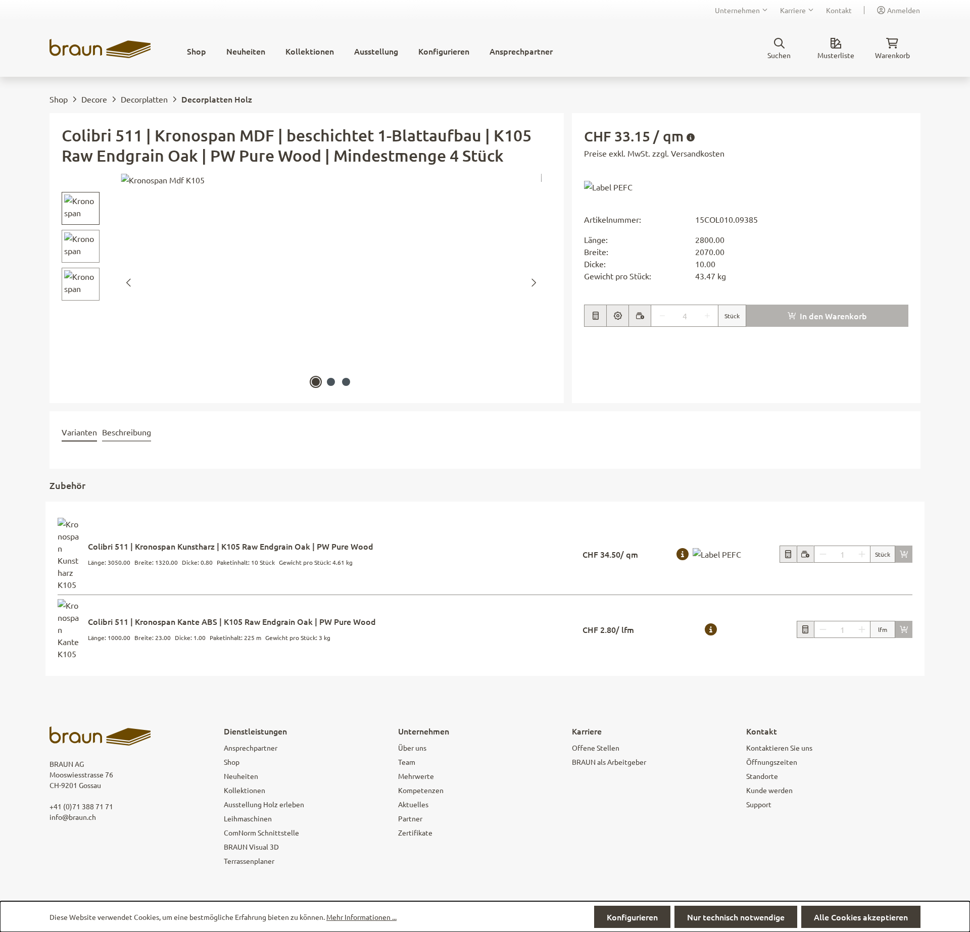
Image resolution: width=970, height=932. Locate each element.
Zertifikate (415, 832)
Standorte (762, 775)
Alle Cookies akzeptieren (861, 916)
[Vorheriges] (128, 282)
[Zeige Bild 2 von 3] (331, 382)
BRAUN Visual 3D (251, 846)
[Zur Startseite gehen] (100, 48)
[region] (302, 282)
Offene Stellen (595, 747)
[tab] (79, 432)
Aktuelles (413, 804)
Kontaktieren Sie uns (779, 747)
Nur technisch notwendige (736, 916)
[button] (608, 186)
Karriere (793, 10)
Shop (231, 761)
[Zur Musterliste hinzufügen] (639, 316)
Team (406, 761)
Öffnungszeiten (771, 761)
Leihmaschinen (248, 818)
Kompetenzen (421, 790)
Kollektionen (244, 790)
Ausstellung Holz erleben (264, 804)
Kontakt (839, 10)
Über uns (412, 747)
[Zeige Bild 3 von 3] (346, 382)
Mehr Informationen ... (361, 916)
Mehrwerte (416, 775)
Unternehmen (737, 10)
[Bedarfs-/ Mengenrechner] (788, 554)
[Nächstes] (534, 282)
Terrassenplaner (249, 860)
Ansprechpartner (250, 747)
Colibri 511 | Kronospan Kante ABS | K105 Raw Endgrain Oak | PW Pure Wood (232, 621)
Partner (410, 818)
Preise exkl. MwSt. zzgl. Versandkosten (654, 153)
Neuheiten (241, 775)
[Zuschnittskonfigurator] (617, 316)
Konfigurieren (632, 916)
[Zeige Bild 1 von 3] (316, 382)
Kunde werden (769, 790)
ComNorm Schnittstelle (261, 832)
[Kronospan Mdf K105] (331, 282)
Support (758, 804)
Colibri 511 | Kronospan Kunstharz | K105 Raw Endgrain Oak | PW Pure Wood (230, 546)
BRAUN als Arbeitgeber (609, 761)
